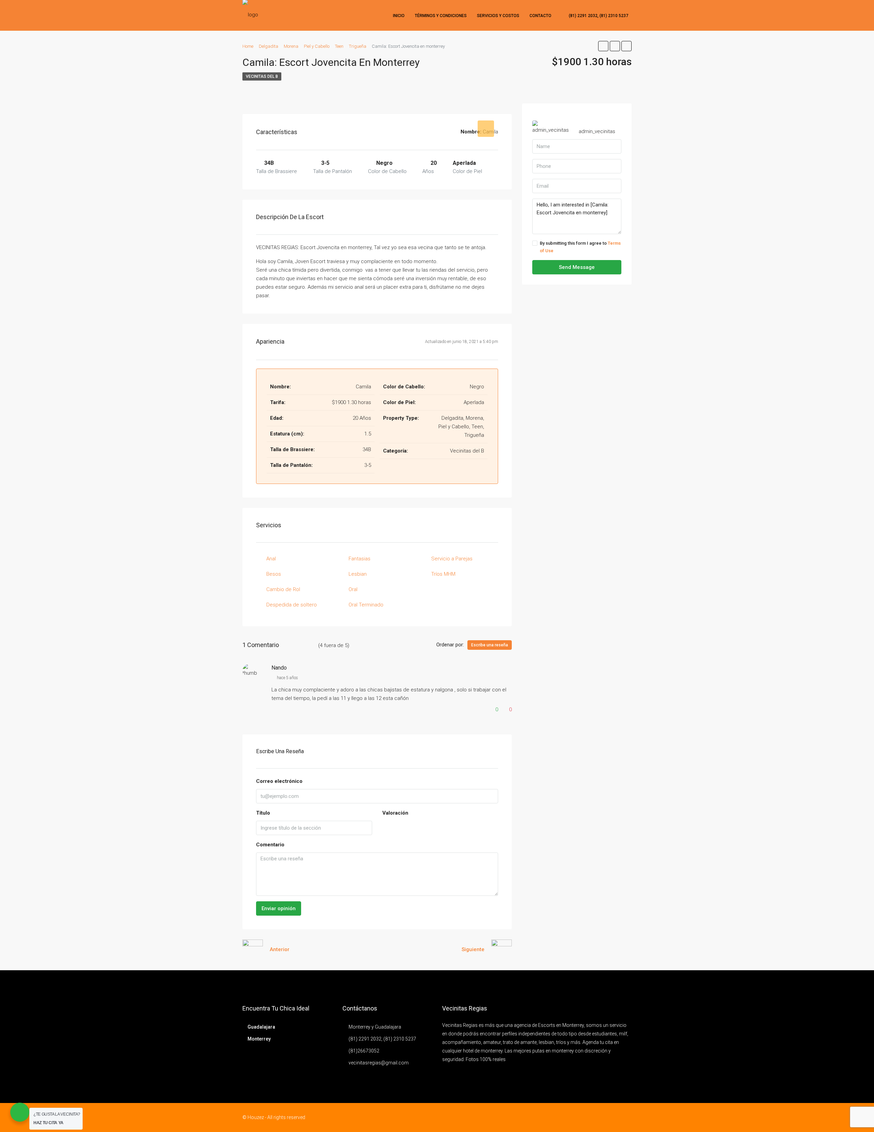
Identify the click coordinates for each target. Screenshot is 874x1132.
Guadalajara (261, 1027)
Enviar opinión (279, 908)
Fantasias (359, 559)
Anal (271, 559)
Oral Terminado (366, 605)
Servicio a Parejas (452, 559)
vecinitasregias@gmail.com (379, 1062)
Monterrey (259, 1039)
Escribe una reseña (489, 645)
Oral (353, 589)
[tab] (486, 128)
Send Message (577, 267)
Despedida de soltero (291, 605)
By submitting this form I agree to (580, 247)
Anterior (280, 949)
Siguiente (473, 949)
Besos (273, 574)
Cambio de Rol (283, 589)
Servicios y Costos (498, 15)
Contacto (540, 15)
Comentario (270, 845)
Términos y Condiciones (441, 15)
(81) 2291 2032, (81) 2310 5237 (598, 15)
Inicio (399, 15)
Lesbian (358, 574)
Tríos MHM (443, 574)
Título (263, 813)
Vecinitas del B (262, 76)
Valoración (395, 813)
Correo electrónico (279, 781)
